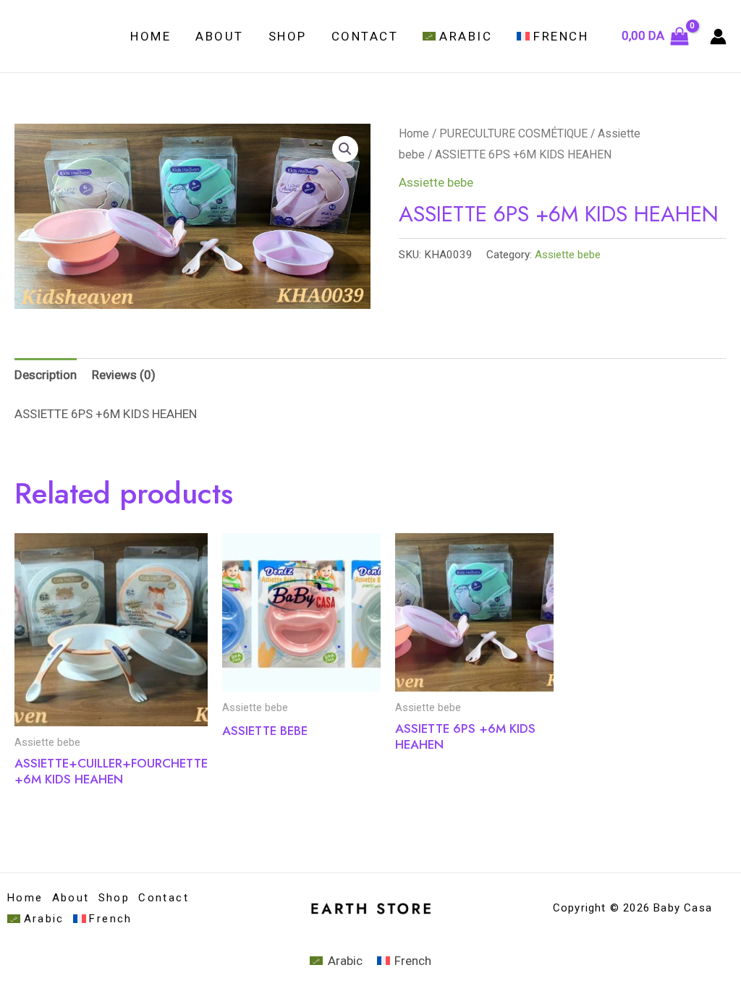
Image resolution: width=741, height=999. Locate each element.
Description (45, 374)
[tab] (45, 374)
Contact (365, 36)
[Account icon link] (718, 36)
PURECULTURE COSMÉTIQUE (513, 133)
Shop (287, 36)
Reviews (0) (124, 374)
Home (150, 36)
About (219, 36)
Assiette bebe (436, 182)
